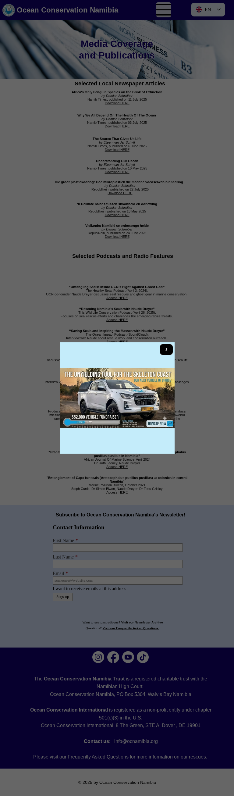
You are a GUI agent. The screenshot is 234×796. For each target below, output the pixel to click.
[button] (166, 349)
